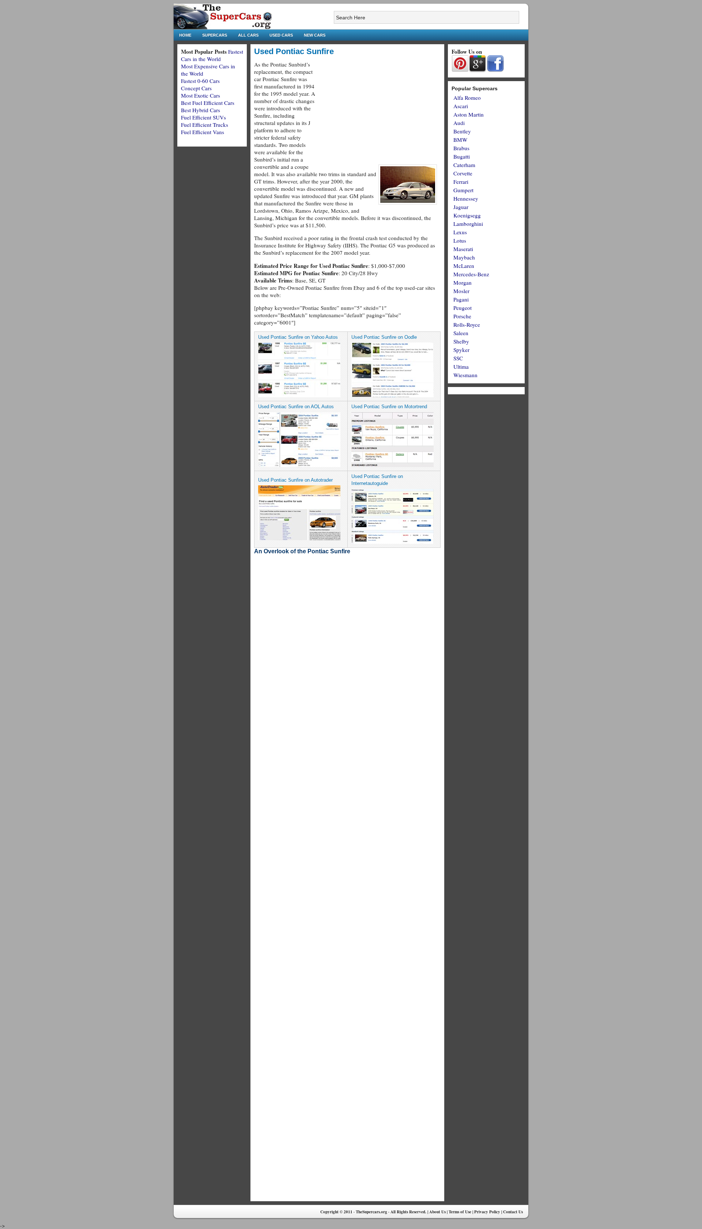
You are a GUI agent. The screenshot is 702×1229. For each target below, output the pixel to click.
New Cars (314, 35)
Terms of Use (460, 1212)
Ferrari (460, 181)
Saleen (460, 333)
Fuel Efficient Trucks (204, 124)
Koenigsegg (467, 215)
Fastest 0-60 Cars (200, 80)
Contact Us (513, 1212)
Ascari (460, 106)
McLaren (463, 265)
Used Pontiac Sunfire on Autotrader (295, 480)
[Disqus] (347, 916)
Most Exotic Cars (200, 95)
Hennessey (465, 198)
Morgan (462, 282)
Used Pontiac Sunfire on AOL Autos (296, 406)
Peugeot (462, 307)
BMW (460, 139)
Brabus (461, 148)
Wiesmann (465, 375)
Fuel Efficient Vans (202, 132)
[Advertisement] (379, 112)
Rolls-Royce (466, 324)
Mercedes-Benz (471, 274)
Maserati (463, 249)
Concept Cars (196, 88)
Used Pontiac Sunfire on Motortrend (389, 406)
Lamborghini (468, 223)
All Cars (248, 35)
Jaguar (460, 206)
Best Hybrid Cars (200, 110)
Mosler (461, 291)
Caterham (464, 164)
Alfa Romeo (467, 97)
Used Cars (281, 35)
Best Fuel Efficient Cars (207, 102)
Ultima (461, 366)
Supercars (214, 35)
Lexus (460, 232)
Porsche (462, 316)
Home (185, 35)
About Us (437, 1212)
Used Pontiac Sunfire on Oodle (384, 337)
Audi (459, 122)
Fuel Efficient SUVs (203, 117)
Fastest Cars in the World (212, 55)
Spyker (461, 349)
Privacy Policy (487, 1212)
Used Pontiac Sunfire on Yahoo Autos (298, 337)
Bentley (462, 131)
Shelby (461, 341)
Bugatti (461, 156)
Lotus (459, 240)
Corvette (462, 173)
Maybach (464, 257)
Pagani (461, 299)
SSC (458, 358)
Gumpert (463, 190)
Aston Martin (468, 114)
